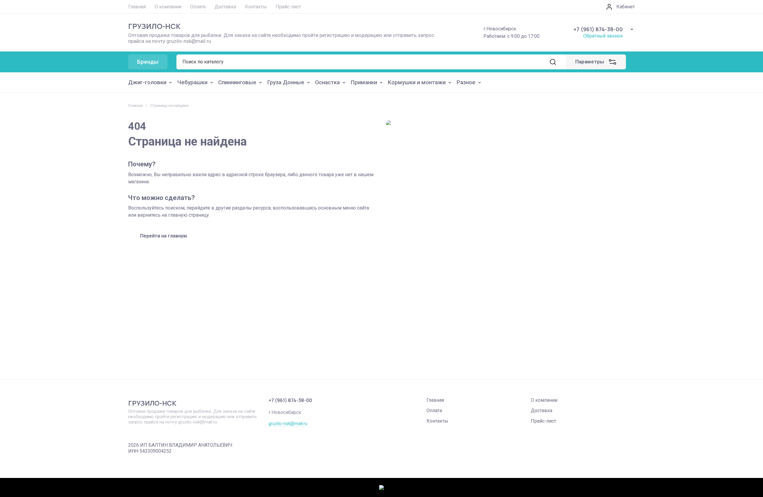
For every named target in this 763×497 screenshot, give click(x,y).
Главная (135, 105)
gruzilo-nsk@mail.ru (288, 423)
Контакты (437, 421)
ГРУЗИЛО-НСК (154, 26)
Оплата (434, 410)
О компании (544, 400)
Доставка (541, 410)
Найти (552, 61)
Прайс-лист (543, 421)
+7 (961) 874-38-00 (598, 29)
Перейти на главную (163, 236)
